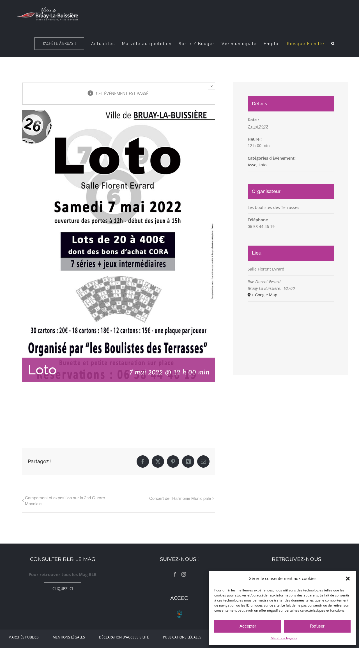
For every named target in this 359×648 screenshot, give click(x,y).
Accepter (248, 626)
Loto (262, 164)
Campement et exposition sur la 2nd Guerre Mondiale (65, 500)
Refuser (317, 626)
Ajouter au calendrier (50, 414)
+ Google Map (264, 294)
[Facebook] (175, 574)
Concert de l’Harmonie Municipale (180, 498)
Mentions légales (284, 638)
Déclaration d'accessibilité (124, 637)
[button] (348, 578)
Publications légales (182, 637)
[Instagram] (183, 574)
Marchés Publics (23, 637)
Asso (252, 164)
